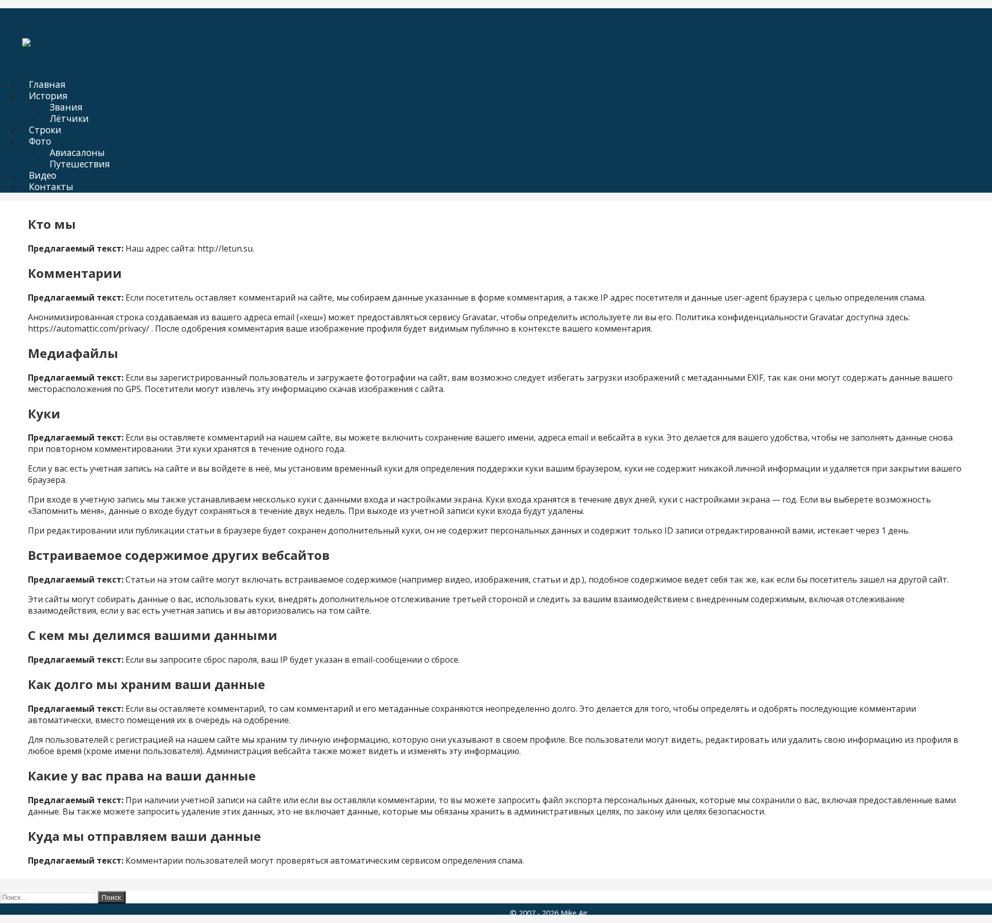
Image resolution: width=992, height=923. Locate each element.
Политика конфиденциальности (66, 909)
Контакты (51, 186)
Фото (40, 141)
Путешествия (80, 164)
